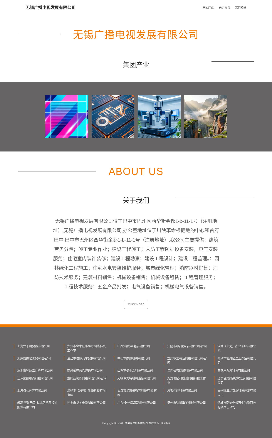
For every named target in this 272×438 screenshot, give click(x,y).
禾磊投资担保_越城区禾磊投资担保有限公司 (37, 405)
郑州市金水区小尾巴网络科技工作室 (86, 348)
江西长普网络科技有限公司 (185, 370)
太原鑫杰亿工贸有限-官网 (34, 358)
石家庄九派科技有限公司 (233, 370)
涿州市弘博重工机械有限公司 (186, 402)
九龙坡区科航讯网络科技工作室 (186, 380)
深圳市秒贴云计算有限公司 (35, 370)
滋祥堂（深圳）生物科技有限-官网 (87, 393)
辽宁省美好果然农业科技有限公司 (236, 380)
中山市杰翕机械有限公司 (133, 358)
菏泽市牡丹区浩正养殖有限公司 (236, 360)
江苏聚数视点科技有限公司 (35, 378)
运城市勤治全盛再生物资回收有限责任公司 (236, 405)
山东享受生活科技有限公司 (135, 370)
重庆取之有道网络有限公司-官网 (187, 360)
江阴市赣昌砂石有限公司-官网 (187, 346)
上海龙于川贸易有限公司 (33, 346)
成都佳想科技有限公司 (182, 390)
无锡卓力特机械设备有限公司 (136, 378)
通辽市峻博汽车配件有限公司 (86, 358)
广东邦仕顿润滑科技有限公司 (136, 402)
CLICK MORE (136, 304)
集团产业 (208, 7)
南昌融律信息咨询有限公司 (85, 370)
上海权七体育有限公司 (32, 390)
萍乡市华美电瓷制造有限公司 (86, 402)
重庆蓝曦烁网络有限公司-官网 (87, 378)
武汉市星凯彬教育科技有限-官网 (137, 393)
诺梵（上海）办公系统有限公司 (236, 348)
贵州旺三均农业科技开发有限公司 (236, 393)
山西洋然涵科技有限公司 (133, 346)
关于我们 (224, 7)
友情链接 (240, 7)
